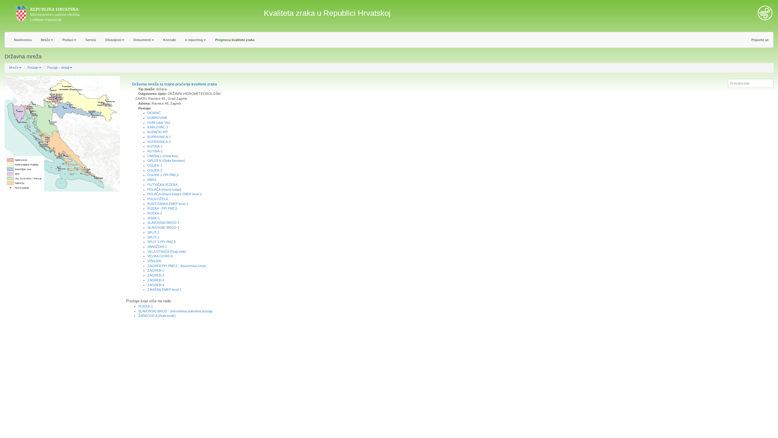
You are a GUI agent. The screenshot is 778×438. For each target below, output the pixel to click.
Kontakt (169, 40)
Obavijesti (113, 40)
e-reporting (194, 40)
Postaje (32, 67)
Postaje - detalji (58, 67)
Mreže (45, 40)
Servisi (90, 40)
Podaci (67, 40)
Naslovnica (23, 40)
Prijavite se (760, 40)
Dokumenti (142, 40)
